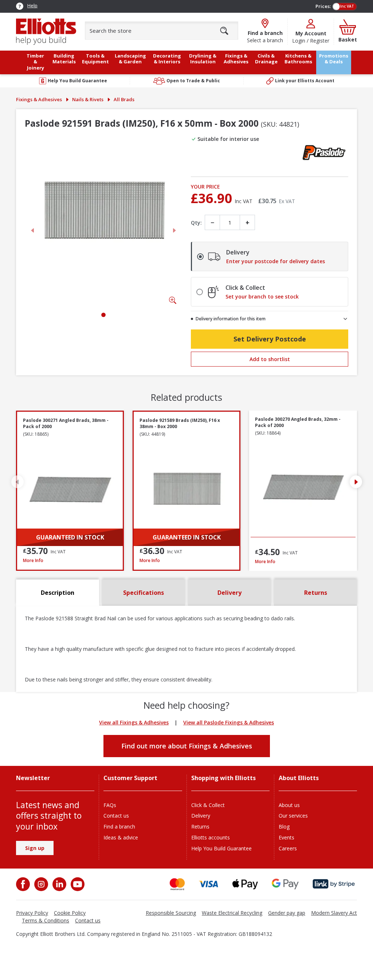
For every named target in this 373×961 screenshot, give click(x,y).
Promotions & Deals (333, 58)
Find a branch (119, 826)
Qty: (196, 222)
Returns (200, 826)
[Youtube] (77, 884)
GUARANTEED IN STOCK (70, 537)
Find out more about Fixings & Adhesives (186, 745)
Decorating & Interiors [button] (167, 58)
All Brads (124, 99)
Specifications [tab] (143, 593)
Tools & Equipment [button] (95, 58)
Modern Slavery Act (334, 912)
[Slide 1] (103, 315)
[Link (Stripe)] (333, 884)
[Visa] (208, 884)
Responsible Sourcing (171, 912)
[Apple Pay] (245, 884)
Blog (284, 826)
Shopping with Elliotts (223, 778)
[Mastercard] (177, 884)
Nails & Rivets (87, 99)
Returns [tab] (315, 593)
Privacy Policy (32, 912)
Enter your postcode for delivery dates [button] (275, 261)
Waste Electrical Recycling (232, 912)
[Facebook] (23, 884)
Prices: (323, 6)
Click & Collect (208, 805)
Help (32, 5)
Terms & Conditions (45, 920)
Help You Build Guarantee (221, 848)
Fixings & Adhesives (39, 99)
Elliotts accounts (210, 837)
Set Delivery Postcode (269, 339)
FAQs (109, 805)
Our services (293, 815)
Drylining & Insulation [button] (202, 58)
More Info (70, 560)
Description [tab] (57, 593)
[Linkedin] (59, 884)
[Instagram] (40, 884)
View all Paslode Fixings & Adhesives (228, 722)
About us (289, 805)
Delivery (200, 815)
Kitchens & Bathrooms (298, 58)
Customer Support (130, 778)
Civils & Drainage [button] (266, 58)
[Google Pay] (285, 884)
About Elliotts (299, 778)
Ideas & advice (120, 837)
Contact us (116, 815)
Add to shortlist (270, 359)
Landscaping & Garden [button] (130, 58)
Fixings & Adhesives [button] (236, 58)
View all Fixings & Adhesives (134, 722)
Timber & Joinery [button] (35, 61)
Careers (288, 848)
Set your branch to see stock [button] (262, 296)
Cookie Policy (70, 912)
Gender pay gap (286, 912)
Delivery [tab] (229, 593)
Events (286, 837)
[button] (356, 482)
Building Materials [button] (64, 58)
